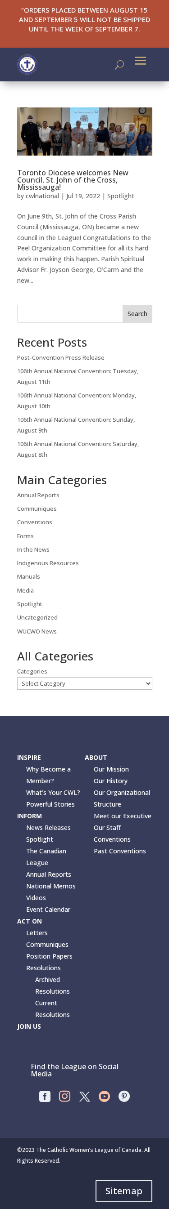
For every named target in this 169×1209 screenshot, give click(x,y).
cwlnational (42, 196)
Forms (25, 536)
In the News (33, 549)
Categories (32, 671)
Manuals (28, 576)
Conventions (34, 522)
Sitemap (123, 1191)
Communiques (37, 508)
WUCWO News (37, 631)
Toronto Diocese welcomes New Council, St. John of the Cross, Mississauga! (72, 180)
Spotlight (120, 196)
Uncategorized (37, 617)
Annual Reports (38, 495)
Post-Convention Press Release (61, 357)
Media (25, 590)
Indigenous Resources (48, 563)
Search (137, 313)
